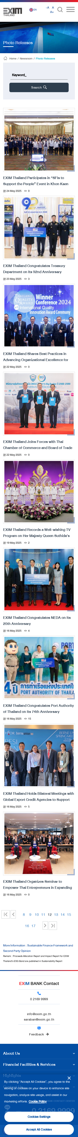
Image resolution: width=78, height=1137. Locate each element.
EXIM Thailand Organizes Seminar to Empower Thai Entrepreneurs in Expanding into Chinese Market (37, 887)
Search (37, 87)
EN (35, 10)
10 (37, 914)
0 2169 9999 (39, 999)
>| (53, 925)
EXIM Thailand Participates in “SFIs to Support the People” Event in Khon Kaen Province (35, 184)
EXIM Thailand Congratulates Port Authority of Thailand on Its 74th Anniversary (38, 708)
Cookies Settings (39, 1116)
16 (27, 926)
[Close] (69, 1078)
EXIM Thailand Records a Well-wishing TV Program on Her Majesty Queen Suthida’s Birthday (37, 536)
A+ (52, 12)
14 (63, 914)
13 (56, 914)
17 (33, 926)
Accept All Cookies (39, 1129)
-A (47, 7)
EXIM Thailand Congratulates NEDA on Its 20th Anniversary (37, 620)
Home (12, 58)
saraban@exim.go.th (39, 1019)
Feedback (36, 1034)
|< (7, 915)
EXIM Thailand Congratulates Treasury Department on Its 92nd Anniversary (34, 269)
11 (43, 914)
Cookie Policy (38, 1101)
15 (69, 914)
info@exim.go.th (39, 1014)
